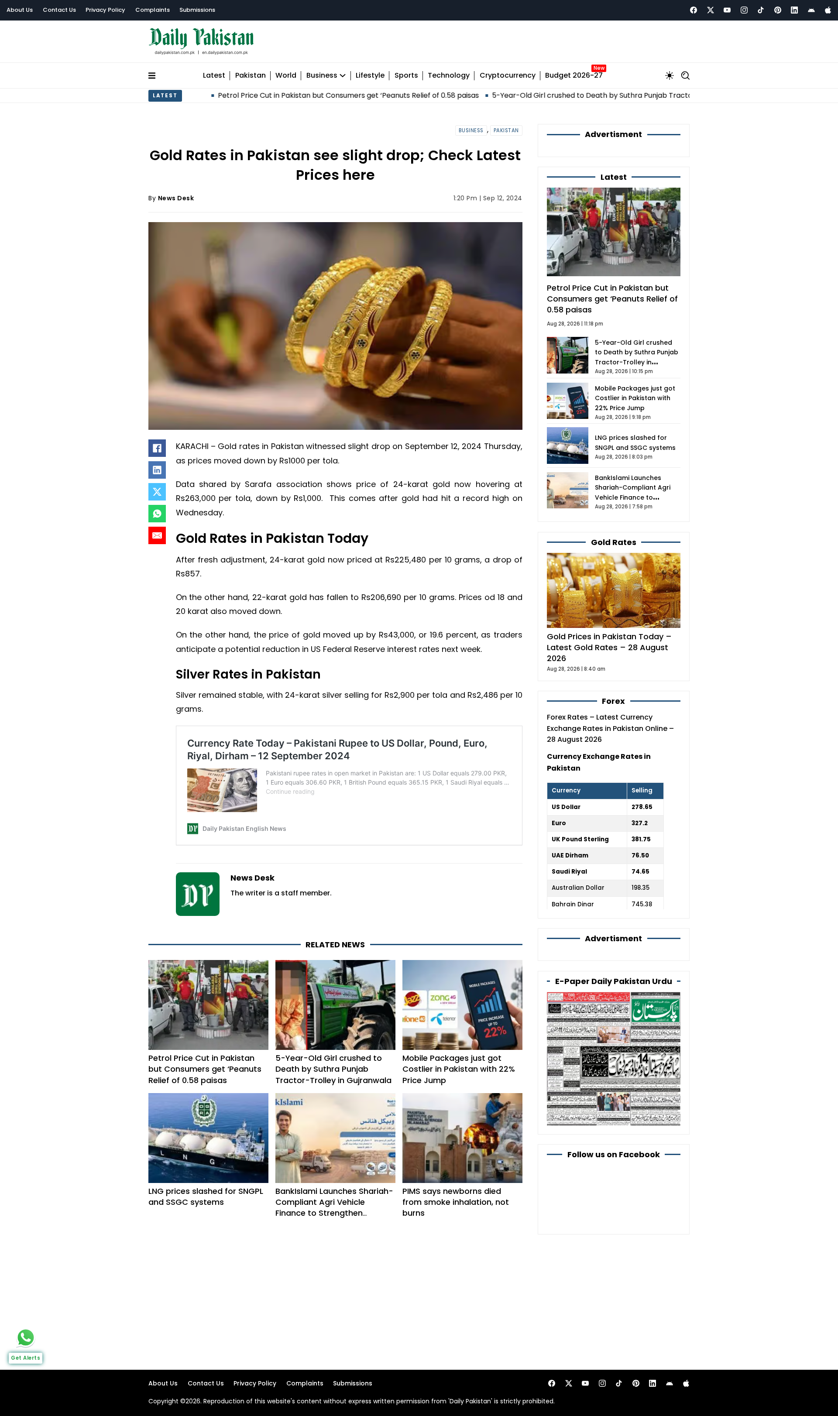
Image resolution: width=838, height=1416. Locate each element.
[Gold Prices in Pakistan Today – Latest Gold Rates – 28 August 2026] (613, 590)
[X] (157, 492)
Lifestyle (370, 75)
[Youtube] (727, 10)
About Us (20, 10)
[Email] (157, 535)
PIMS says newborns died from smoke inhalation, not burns (455, 1202)
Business (321, 75)
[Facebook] (693, 10)
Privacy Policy (105, 10)
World (285, 75)
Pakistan (250, 75)
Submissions (197, 10)
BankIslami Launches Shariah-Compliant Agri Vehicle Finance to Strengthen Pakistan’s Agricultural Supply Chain (334, 1213)
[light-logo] (203, 42)
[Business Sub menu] (342, 75)
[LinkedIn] (157, 470)
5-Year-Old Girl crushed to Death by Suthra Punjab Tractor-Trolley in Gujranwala (565, 95)
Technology (449, 75)
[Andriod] (811, 10)
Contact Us (59, 10)
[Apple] (827, 10)
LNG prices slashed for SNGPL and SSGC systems (205, 1196)
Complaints (152, 10)
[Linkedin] (794, 10)
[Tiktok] (760, 10)
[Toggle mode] (669, 75)
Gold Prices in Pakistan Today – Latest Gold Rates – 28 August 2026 (609, 647)
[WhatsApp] (157, 513)
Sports (406, 75)
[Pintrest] (777, 10)
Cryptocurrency (508, 75)
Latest (214, 75)
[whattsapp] (26, 1337)
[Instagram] (744, 10)
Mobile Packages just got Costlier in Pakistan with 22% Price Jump (458, 1069)
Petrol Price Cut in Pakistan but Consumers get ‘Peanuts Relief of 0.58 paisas (282, 95)
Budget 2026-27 (574, 75)
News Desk (176, 198)
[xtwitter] (710, 10)
